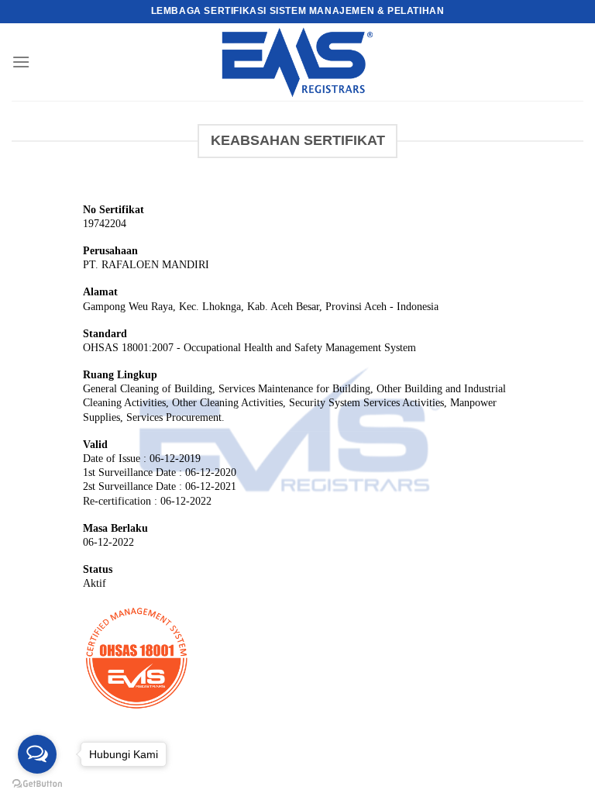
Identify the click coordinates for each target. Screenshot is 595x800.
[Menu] (21, 62)
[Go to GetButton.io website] (37, 784)
